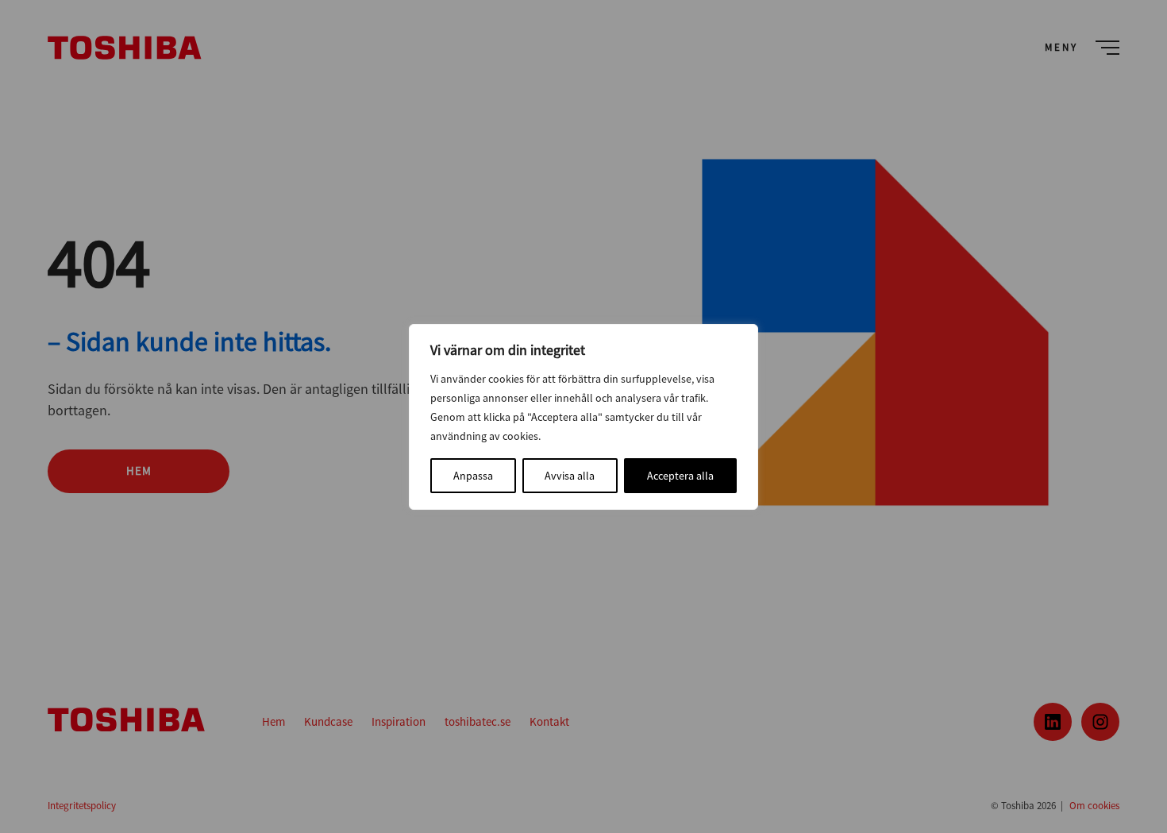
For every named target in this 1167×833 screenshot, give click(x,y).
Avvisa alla (570, 476)
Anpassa (473, 476)
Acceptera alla (680, 476)
